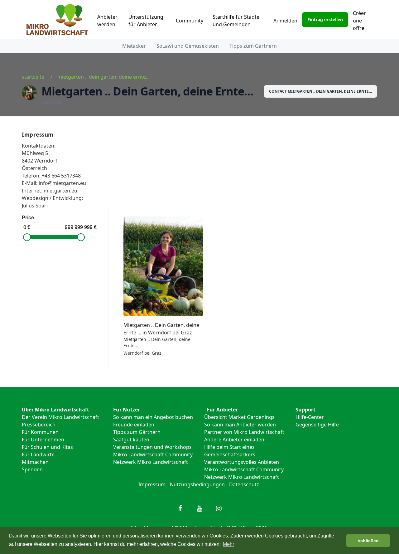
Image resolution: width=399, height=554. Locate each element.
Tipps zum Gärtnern (253, 45)
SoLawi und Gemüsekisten (187, 45)
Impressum (152, 484)
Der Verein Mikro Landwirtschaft (60, 417)
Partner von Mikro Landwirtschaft (244, 432)
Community (189, 20)
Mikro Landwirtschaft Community (153, 454)
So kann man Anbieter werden (240, 424)
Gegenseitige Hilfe (317, 424)
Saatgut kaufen (131, 439)
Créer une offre (359, 21)
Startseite (33, 76)
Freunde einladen (133, 424)
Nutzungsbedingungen (197, 484)
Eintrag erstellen (325, 19)
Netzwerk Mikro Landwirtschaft (150, 462)
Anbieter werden (107, 20)
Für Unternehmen (43, 439)
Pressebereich (38, 424)
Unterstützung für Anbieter (145, 20)
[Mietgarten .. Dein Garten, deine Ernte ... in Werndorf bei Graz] (163, 266)
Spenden (32, 469)
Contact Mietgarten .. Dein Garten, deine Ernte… (320, 91)
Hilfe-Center (310, 417)
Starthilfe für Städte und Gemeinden (236, 20)
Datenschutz (244, 484)
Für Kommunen (40, 432)
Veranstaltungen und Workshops (152, 447)
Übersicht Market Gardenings (239, 417)
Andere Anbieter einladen (234, 439)
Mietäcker (134, 45)
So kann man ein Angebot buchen (153, 417)
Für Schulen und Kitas (47, 447)
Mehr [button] (228, 544)
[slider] (27, 237)
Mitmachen (35, 462)
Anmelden (285, 20)
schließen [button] (368, 540)
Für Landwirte (38, 454)
